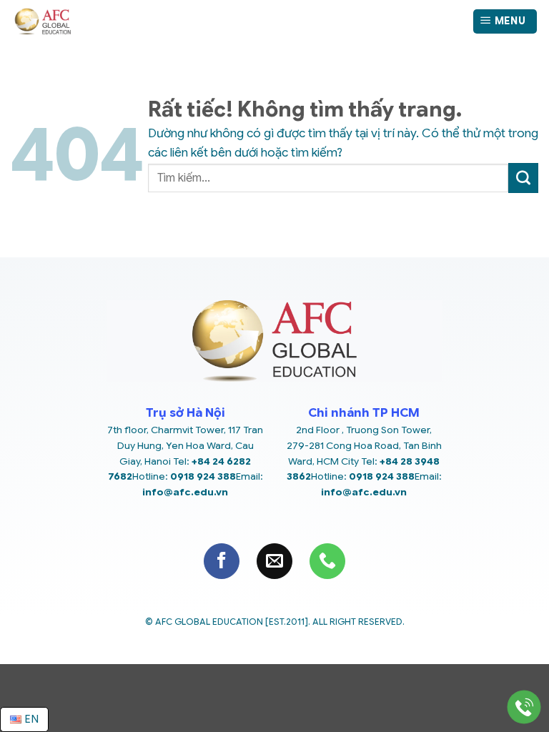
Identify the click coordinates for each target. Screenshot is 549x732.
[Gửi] (523, 178)
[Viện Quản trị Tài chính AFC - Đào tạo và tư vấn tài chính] (116, 21)
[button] (505, 21)
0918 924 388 (203, 476)
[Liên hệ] (524, 707)
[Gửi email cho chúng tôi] (274, 561)
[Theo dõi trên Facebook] (221, 561)
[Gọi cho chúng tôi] (327, 561)
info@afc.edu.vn (185, 492)
